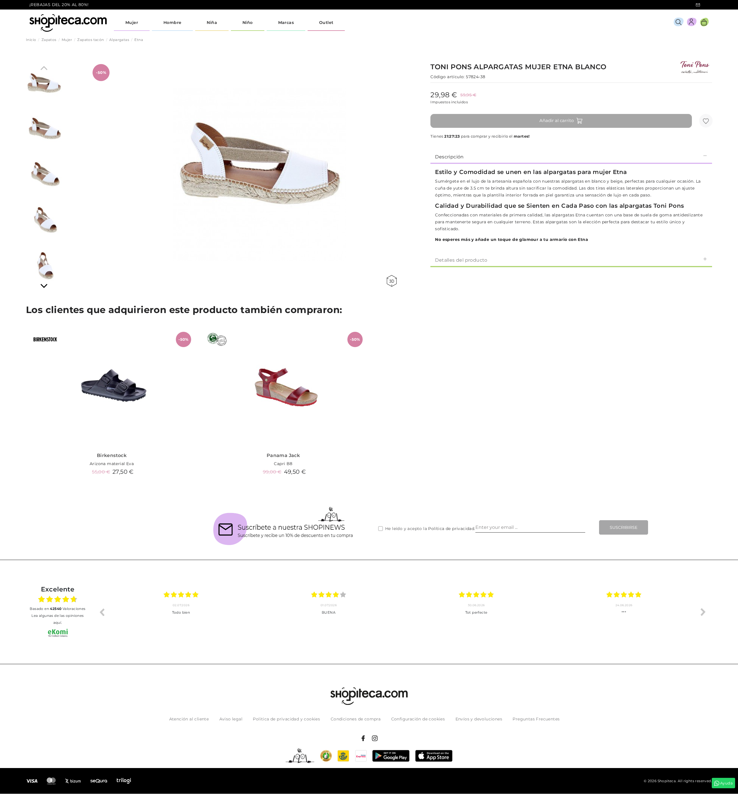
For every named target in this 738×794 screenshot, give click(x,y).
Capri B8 (283, 463)
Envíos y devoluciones (478, 719)
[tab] (571, 156)
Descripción (449, 157)
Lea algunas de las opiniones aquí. (57, 619)
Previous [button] (101, 612)
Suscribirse (623, 527)
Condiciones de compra (356, 719)
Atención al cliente (189, 719)
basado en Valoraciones (57, 608)
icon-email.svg (698, 5)
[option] (181, 612)
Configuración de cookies (418, 719)
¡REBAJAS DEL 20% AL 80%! (59, 4)
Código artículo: (447, 76)
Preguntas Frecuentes (536, 719)
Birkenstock (112, 455)
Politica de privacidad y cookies (286, 719)
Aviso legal (230, 719)
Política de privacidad (451, 528)
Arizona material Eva (112, 463)
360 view (393, 281)
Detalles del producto (461, 260)
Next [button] (703, 612)
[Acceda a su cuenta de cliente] (691, 23)
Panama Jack (283, 455)
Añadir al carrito (556, 120)
